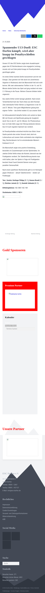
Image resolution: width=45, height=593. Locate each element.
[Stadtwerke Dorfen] (20, 299)
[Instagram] (16, 536)
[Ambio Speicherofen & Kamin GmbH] (22, 447)
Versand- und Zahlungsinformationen (15, 513)
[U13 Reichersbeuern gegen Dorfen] (12, 9)
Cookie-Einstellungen (10, 510)
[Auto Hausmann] (22, 267)
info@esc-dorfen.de (14, 491)
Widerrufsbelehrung (9, 516)
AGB (4, 519)
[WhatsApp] (7, 545)
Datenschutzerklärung (10, 508)
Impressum (6, 505)
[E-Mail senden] (23, 36)
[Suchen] (17, 563)
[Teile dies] (28, 36)
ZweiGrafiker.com (25, 588)
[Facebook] (7, 536)
